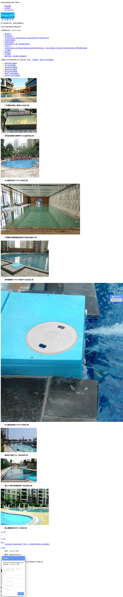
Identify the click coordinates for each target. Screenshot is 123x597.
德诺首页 (8, 34)
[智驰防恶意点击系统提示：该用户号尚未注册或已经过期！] (1, 596)
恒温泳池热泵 (9, 44)
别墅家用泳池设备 (81, 48)
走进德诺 (8, 54)
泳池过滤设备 (9, 48)
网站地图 (8, 6)
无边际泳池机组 (10, 40)
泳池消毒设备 (18, 48)
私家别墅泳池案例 (11, 63)
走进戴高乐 (46, 544)
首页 (28, 60)
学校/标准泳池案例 (11, 67)
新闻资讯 (8, 52)
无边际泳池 (8, 36)
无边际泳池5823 (10, 38)
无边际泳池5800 (32, 38)
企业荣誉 (16, 56)
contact (3, 547)
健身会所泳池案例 (11, 69)
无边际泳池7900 (43, 38)
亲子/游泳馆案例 (10, 65)
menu (2, 542)
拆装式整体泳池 (38, 48)
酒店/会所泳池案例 (11, 71)
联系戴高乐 (23, 56)
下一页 (3, 539)
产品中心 (8, 46)
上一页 (3, 532)
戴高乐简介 (8, 56)
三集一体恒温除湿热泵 (22, 44)
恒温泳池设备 (9, 42)
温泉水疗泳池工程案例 (12, 75)
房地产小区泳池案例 (46, 60)
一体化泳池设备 (50, 48)
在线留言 (8, 8)
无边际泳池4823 (21, 38)
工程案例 (8, 50)
